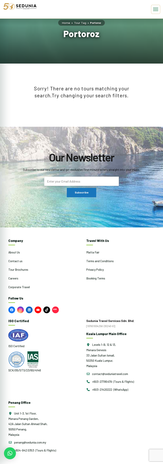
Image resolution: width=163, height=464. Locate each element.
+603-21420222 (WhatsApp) (109, 389)
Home (66, 22)
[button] (10, 453)
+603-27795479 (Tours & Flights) (112, 381)
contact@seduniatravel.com (109, 374)
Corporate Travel (19, 287)
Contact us (15, 261)
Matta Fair (92, 252)
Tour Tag (80, 22)
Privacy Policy (95, 269)
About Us (14, 252)
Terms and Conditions (100, 261)
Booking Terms (95, 278)
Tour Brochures (18, 269)
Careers (13, 278)
